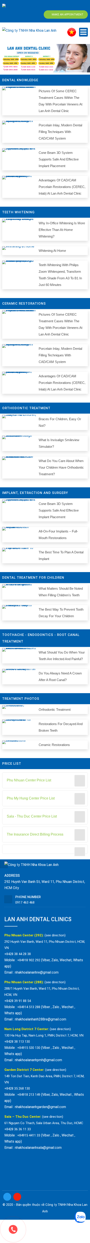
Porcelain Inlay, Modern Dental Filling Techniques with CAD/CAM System (60, 131)
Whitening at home (52, 250)
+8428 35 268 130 (17, 1088)
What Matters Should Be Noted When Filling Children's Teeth (61, 592)
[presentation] (4, 57)
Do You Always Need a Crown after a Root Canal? (60, 676)
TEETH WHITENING (18, 212)
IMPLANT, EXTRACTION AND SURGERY (35, 493)
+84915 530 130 (28, 1048)
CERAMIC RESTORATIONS (24, 304)
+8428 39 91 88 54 (17, 1001)
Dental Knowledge (20, 80)
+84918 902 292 (28, 960)
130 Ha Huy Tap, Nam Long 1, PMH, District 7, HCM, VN (43, 1035)
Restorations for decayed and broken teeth (61, 727)
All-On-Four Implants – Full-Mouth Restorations (58, 534)
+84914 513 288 (28, 1007)
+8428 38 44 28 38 (17, 954)
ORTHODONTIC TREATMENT (26, 408)
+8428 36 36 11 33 (17, 1129)
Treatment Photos (20, 699)
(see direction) (55, 935)
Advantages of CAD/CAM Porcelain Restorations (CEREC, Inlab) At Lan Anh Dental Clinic (62, 186)
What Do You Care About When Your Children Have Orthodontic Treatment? (61, 467)
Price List (11, 764)
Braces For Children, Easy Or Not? (60, 422)
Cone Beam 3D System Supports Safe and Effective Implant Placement (59, 159)
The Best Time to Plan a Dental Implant (61, 555)
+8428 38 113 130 (17, 1042)
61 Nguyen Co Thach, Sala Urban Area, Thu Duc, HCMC (43, 1123)
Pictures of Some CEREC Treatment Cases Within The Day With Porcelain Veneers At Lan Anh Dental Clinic (60, 101)
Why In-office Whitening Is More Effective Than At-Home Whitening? (62, 229)
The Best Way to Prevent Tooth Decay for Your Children (61, 613)
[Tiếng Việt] (71, 35)
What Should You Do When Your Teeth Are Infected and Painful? (62, 655)
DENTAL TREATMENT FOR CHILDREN (33, 578)
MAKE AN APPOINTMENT (67, 14)
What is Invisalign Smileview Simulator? (59, 443)
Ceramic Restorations (54, 745)
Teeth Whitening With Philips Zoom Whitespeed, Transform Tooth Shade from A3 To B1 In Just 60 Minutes (60, 275)
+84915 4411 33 (28, 1135)
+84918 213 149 (28, 1095)
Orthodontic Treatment (55, 709)
